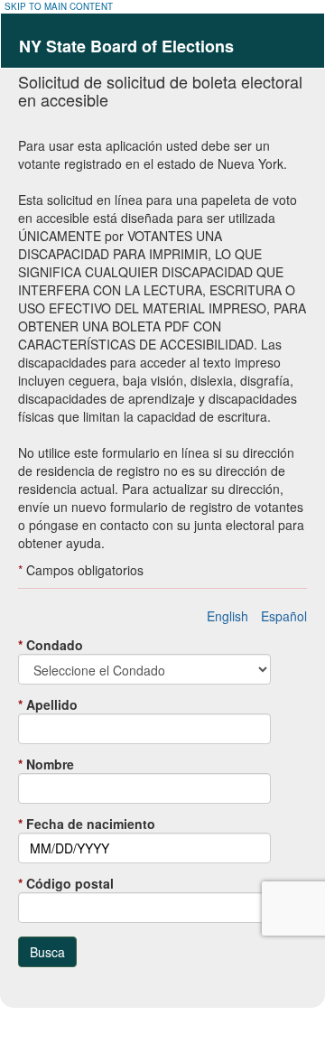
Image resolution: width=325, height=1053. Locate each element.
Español (284, 616)
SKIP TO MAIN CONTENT (59, 6)
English (227, 616)
